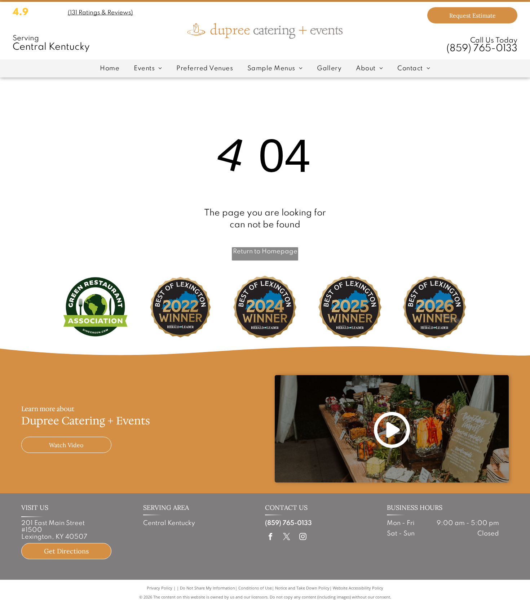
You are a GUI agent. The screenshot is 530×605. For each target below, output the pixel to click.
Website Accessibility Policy (358, 588)
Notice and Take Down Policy (302, 588)
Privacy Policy (159, 588)
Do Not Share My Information (207, 588)
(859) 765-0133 (481, 48)
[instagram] (302, 537)
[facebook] (270, 537)
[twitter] (286, 537)
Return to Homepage (265, 251)
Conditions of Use (255, 588)
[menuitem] (110, 68)
